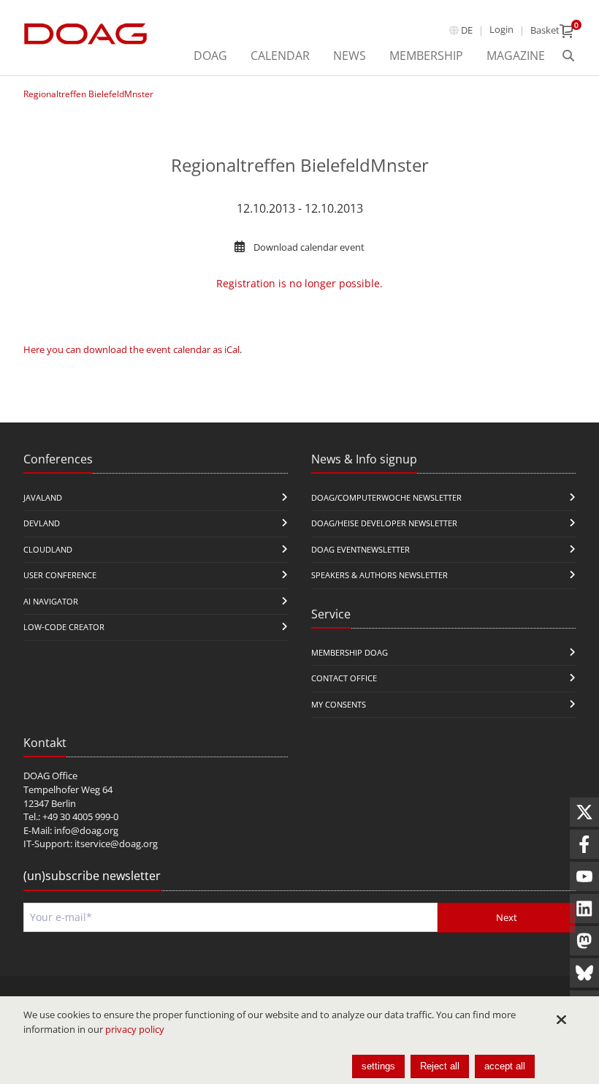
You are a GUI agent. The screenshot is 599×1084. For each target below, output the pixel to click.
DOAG (210, 56)
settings (378, 1066)
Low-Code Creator (63, 626)
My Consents (338, 704)
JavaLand (42, 497)
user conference (59, 574)
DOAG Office (50, 775)
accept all (504, 1066)
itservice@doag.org (116, 843)
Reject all (439, 1066)
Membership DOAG (349, 652)
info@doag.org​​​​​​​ (86, 830)
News (349, 56)
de (467, 30)
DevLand (41, 523)
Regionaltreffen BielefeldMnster (88, 94)
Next (506, 917)
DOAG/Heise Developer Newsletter (384, 523)
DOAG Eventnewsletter (360, 549)
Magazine (516, 56)
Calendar (280, 56)
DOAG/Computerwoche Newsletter (386, 497)
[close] (561, 1019)
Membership (426, 56)
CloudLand (47, 549)
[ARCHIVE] (568, 56)
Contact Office (344, 677)
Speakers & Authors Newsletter (379, 574)
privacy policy (134, 1029)
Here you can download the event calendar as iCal (131, 349)
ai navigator (50, 601)
